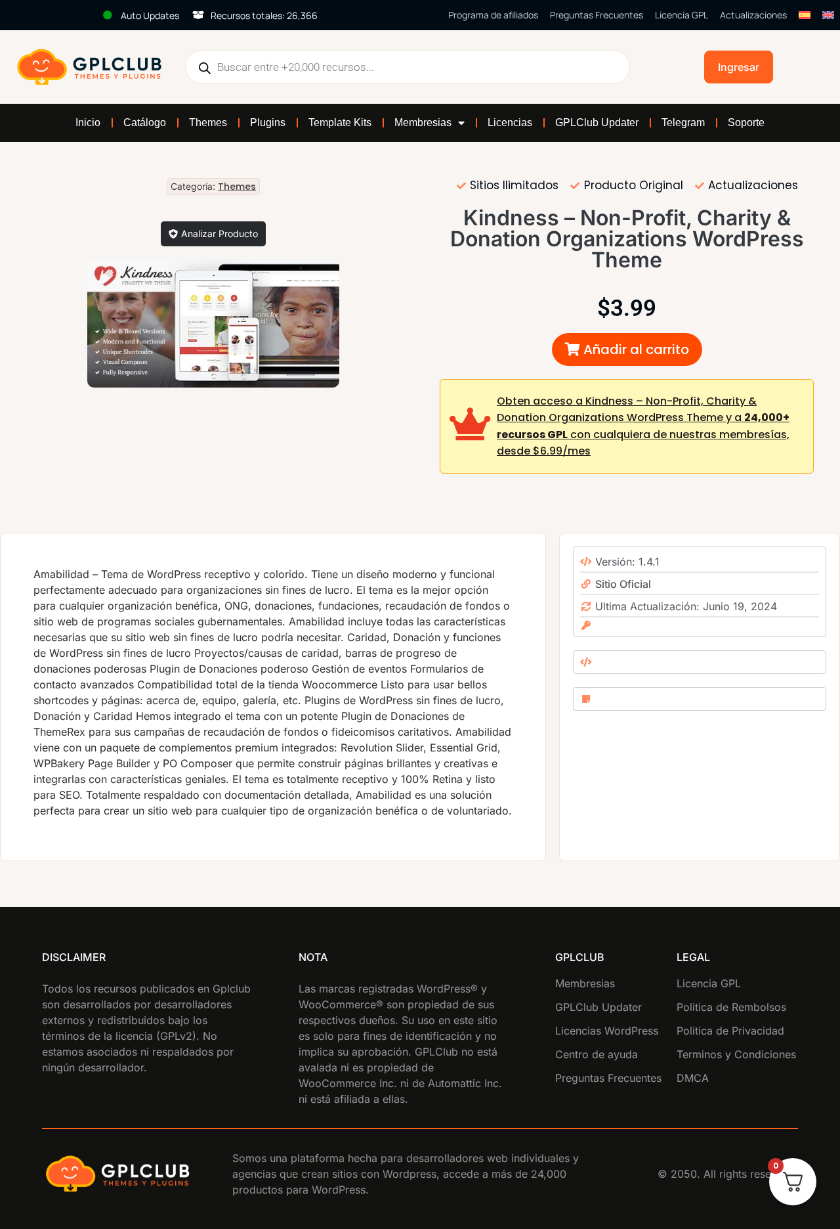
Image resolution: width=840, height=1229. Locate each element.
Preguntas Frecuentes (596, 15)
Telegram (683, 122)
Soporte (746, 122)
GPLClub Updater (597, 122)
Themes (208, 122)
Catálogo (144, 122)
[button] (627, 349)
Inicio (87, 122)
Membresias (423, 122)
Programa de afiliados (493, 15)
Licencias (510, 122)
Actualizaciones (753, 15)
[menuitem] (804, 15)
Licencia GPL (681, 15)
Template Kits (339, 122)
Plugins (267, 122)
